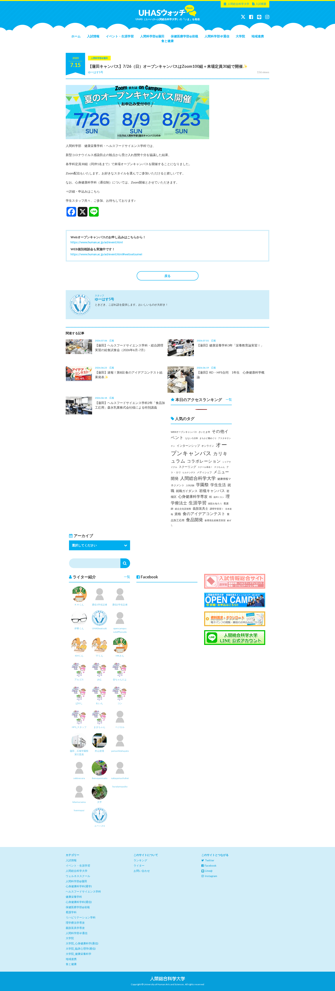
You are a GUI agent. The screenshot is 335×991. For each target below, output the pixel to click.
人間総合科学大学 (238, 3)
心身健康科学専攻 (193, 496)
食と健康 (167, 41)
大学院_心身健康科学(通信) (82, 943)
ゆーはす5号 (95, 72)
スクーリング (187, 466)
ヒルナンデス (188, 472)
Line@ (208, 870)
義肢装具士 (200, 508)
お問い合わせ (142, 870)
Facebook (210, 865)
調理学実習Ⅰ (217, 508)
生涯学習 (197, 502)
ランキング (140, 860)
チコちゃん (219, 467)
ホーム (76, 36)
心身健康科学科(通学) (79, 886)
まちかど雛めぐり (208, 438)
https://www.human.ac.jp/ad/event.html (97, 242)
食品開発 (194, 519)
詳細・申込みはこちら (84, 191)
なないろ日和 (191, 438)
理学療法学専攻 (75, 922)
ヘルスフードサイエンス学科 (83, 891)
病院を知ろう (215, 503)
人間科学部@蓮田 (152, 36)
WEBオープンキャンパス (184, 431)
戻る (167, 276)
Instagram (211, 876)
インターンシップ (188, 445)
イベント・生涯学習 (120, 36)
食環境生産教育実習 (215, 520)
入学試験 (190, 485)
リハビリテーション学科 (81, 917)
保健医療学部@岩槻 (184, 36)
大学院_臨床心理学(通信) (81, 948)
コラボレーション (204, 461)
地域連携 (257, 36)
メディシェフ (204, 472)
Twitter (209, 860)
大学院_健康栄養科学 (78, 953)
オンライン (207, 445)
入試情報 (93, 36)
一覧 (229, 399)
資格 (177, 514)
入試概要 (261, 3)
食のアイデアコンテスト (204, 513)
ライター (139, 865)
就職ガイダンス (187, 491)
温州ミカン (218, 497)
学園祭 (202, 484)
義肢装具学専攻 (75, 927)
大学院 (240, 36)
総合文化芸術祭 (183, 508)
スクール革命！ (205, 467)
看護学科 (71, 912)
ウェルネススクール (78, 876)
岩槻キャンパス (212, 490)
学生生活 (218, 485)
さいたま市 (204, 431)
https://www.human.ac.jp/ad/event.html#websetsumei (106, 254)
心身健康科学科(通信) (79, 902)
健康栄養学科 (74, 896)
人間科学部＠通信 (217, 36)
